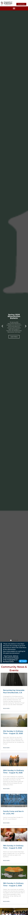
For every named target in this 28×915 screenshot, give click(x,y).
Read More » (6, 708)
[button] (14, 8)
